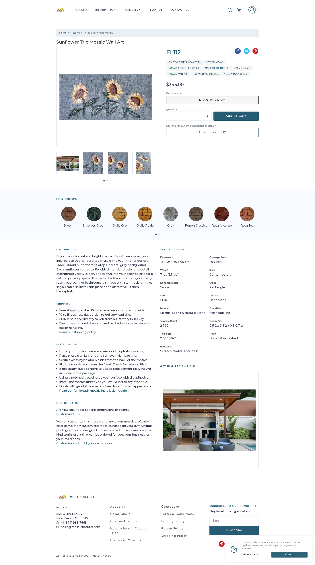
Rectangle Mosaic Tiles (206, 74)
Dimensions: (173, 93)
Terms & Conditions (177, 514)
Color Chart (120, 514)
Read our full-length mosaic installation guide (93, 390)
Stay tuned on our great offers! (229, 511)
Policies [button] (131, 10)
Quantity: (171, 109)
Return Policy (172, 528)
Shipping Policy (174, 536)
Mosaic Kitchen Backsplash (184, 68)
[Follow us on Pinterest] (221, 544)
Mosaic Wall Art (178, 74)
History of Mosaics (125, 540)
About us (155, 10)
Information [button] (105, 10)
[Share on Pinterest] (255, 51)
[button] (230, 10)
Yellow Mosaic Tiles (235, 74)
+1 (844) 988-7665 (73, 522)
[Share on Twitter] (246, 51)
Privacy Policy (173, 521)
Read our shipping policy (77, 332)
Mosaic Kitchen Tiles (216, 68)
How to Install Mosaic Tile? (128, 531)
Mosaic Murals (242, 68)
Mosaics (81, 10)
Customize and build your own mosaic (84, 443)
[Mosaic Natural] (60, 13)
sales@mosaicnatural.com (80, 527)
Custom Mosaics (124, 521)
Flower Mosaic (214, 62)
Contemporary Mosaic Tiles (184, 62)
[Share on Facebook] (238, 51)
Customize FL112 (212, 132)
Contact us (179, 10)
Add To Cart (236, 116)
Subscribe (234, 530)
